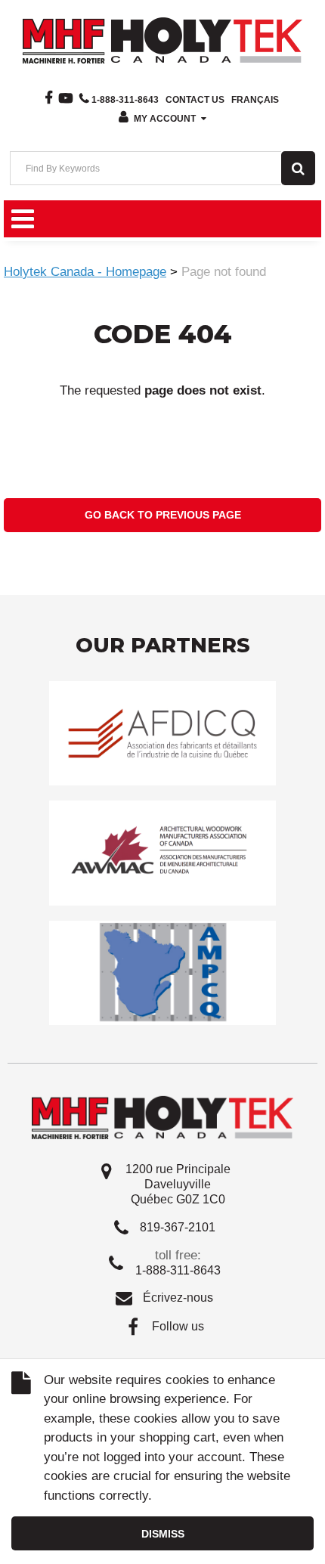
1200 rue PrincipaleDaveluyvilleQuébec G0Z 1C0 (178, 1184)
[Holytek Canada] (162, 39)
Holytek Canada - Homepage (85, 272)
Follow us (178, 1326)
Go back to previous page (163, 515)
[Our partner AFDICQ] (162, 733)
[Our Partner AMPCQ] (162, 972)
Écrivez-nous (178, 1297)
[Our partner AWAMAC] (162, 852)
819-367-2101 (177, 1227)
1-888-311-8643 (125, 99)
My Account (165, 118)
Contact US (195, 99)
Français (255, 99)
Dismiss (162, 1534)
